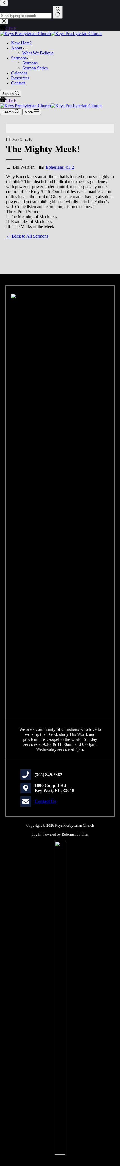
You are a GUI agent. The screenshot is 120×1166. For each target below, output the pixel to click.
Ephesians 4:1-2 (60, 167)
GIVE (11, 100)
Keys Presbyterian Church (74, 825)
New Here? (21, 43)
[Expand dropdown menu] (27, 49)
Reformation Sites (75, 834)
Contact (18, 83)
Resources (20, 78)
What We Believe (37, 53)
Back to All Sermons (30, 236)
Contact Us (45, 801)
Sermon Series (35, 68)
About (16, 48)
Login (36, 834)
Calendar (19, 73)
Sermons (19, 58)
